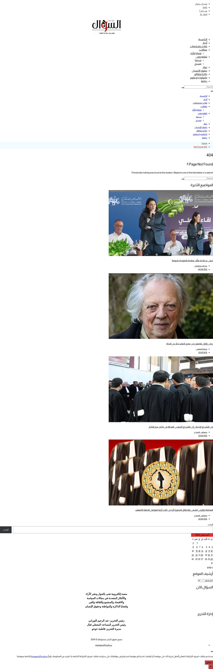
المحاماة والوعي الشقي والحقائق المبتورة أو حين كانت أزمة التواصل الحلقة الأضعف (174, 510)
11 (209, 551)
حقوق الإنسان (199, 70)
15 (196, 551)
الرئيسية (202, 39)
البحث (210, 524)
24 (211, 559)
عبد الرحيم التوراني (200, 266)
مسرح (197, 63)
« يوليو (210, 567)
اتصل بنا (203, 14)
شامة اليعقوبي (201, 349)
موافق (209, 662)
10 (212, 551)
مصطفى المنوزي (200, 432)
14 (199, 551)
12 (206, 551)
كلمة (205, 7)
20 (202, 555)
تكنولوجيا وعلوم (198, 77)
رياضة (204, 81)
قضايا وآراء (195, 53)
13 (202, 551)
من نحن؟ (203, 11)
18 (209, 555)
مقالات (203, 49)
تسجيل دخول (201, 4)
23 (193, 555)
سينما (198, 60)
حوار (205, 67)
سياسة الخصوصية (103, 645)
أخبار (205, 42)
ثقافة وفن (201, 56)
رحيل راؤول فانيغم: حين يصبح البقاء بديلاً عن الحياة (189, 343)
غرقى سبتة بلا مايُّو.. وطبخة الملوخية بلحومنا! (192, 260)
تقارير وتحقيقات (198, 46)
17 (212, 555)
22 (196, 555)
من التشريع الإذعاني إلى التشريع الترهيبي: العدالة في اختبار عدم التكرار (181, 427)
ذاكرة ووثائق (200, 74)
